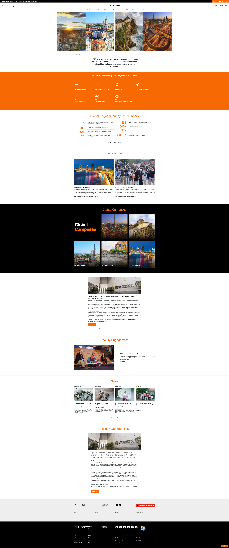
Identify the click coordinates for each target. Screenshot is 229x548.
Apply (223, 1)
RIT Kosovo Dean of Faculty (133, 10)
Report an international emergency (146, 505)
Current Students (13, 1)
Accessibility (117, 542)
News (216, 5)
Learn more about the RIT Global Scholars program (85, 196)
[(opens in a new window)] (117, 505)
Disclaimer (117, 539)
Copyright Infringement (140, 540)
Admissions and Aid (78, 542)
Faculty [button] (98, 10)
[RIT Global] (80, 505)
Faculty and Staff (26, 1)
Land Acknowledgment (119, 537)
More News (113, 418)
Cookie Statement (63, 546)
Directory (221, 5)
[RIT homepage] (9, 6)
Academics (76, 537)
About (82, 10)
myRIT (226, 5)
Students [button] (89, 10)
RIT (74, 54)
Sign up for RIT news (133, 531)
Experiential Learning (78, 540)
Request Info (215, 1)
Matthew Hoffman (118, 409)
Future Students (5, 1)
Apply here (92, 325)
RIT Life (89, 537)
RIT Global (114, 5)
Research (89, 535)
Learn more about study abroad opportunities (125, 196)
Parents (20, 1)
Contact (145, 10)
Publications (120, 10)
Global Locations (108, 10)
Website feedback (120, 531)
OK (224, 546)
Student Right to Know (140, 537)
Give (226, 1)
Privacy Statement (139, 542)
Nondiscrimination (139, 539)
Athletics (89, 540)
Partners (37, 1)
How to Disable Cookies (72, 546)
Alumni (32, 1)
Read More (122, 361)
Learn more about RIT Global (114, 142)
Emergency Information (119, 540)
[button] (154, 10)
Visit (220, 1)
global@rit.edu (103, 507)
